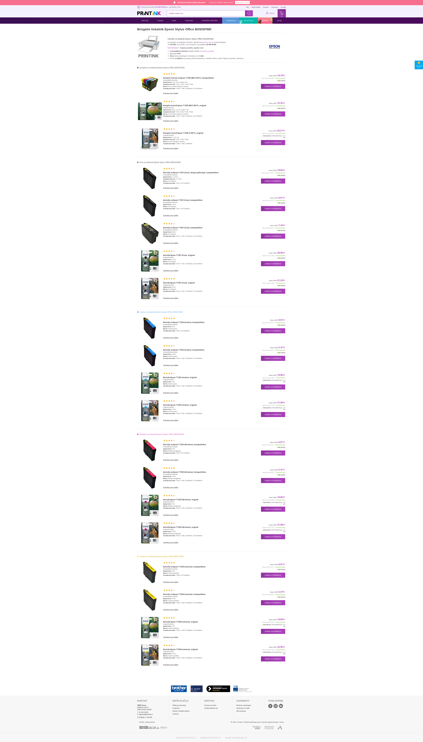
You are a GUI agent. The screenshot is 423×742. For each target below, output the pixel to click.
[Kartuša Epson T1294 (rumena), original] (150, 628)
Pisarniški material (210, 21)
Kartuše (145, 21)
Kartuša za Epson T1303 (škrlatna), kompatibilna (184, 472)
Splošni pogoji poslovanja (270, 722)
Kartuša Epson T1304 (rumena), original (180, 649)
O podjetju (141, 717)
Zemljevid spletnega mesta (252, 722)
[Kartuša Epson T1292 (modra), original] (150, 383)
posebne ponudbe (207, 51)
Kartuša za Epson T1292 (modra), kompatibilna (183, 322)
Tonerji (160, 21)
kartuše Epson (208, 42)
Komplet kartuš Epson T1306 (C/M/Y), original (183, 133)
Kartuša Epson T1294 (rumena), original (180, 622)
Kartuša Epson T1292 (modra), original (180, 377)
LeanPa (175, 714)
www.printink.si (186, 737)
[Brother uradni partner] (179, 688)
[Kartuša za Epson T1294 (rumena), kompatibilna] (150, 572)
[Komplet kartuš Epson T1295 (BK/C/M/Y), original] (150, 111)
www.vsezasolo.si (236, 737)
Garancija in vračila (243, 708)
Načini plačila (256, 7)
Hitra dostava (241, 711)
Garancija (274, 7)
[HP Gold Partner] (196, 688)
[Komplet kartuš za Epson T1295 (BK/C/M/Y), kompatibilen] (150, 84)
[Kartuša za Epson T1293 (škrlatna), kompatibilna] (150, 450)
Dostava (266, 7)
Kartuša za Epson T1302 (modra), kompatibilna (183, 350)
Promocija (230, 21)
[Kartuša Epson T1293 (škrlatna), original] (150, 505)
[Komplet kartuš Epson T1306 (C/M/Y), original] (150, 139)
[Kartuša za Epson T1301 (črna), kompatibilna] (150, 233)
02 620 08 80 (160, 7)
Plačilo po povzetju (179, 705)
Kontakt (283, 7)
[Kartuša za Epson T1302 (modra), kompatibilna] (150, 356)
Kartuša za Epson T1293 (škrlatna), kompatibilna (184, 445)
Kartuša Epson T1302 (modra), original (180, 405)
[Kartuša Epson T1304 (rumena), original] (150, 655)
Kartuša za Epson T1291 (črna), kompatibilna (182, 200)
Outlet (265, 21)
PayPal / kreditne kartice (181, 711)
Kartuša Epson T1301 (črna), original (179, 283)
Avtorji (282, 722)
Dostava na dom (210, 705)
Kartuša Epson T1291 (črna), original (179, 255)
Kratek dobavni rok (211, 708)
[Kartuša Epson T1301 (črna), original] (150, 288)
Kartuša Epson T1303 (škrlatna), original (180, 527)
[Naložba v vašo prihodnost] (242, 688)
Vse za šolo (248, 21)
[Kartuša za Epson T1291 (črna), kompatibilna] (150, 206)
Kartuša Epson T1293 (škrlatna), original (180, 500)
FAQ (247, 7)
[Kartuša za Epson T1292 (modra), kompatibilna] (150, 328)
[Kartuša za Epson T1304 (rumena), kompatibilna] (150, 600)
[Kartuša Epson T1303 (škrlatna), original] (150, 533)
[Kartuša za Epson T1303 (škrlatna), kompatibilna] (150, 478)
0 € (282, 16)
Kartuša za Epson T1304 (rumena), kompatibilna (184, 594)
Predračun (176, 708)
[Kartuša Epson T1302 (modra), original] (150, 411)
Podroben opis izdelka (170, 93)
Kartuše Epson (173, 48)
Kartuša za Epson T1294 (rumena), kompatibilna (184, 567)
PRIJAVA (272, 13)
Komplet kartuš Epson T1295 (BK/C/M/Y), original (184, 105)
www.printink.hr (210, 737)
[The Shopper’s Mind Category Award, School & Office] (218, 688)
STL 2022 (233, 722)
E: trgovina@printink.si (145, 714)
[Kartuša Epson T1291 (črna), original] (150, 261)
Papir (174, 21)
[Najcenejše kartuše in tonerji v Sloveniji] (149, 13)
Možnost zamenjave (243, 705)
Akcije (279, 21)
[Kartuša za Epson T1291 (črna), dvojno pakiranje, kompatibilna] (150, 178)
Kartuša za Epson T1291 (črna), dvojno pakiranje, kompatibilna (190, 173)
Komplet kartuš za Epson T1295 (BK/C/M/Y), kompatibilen (188, 78)
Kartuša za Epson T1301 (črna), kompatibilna (182, 228)
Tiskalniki (189, 21)
